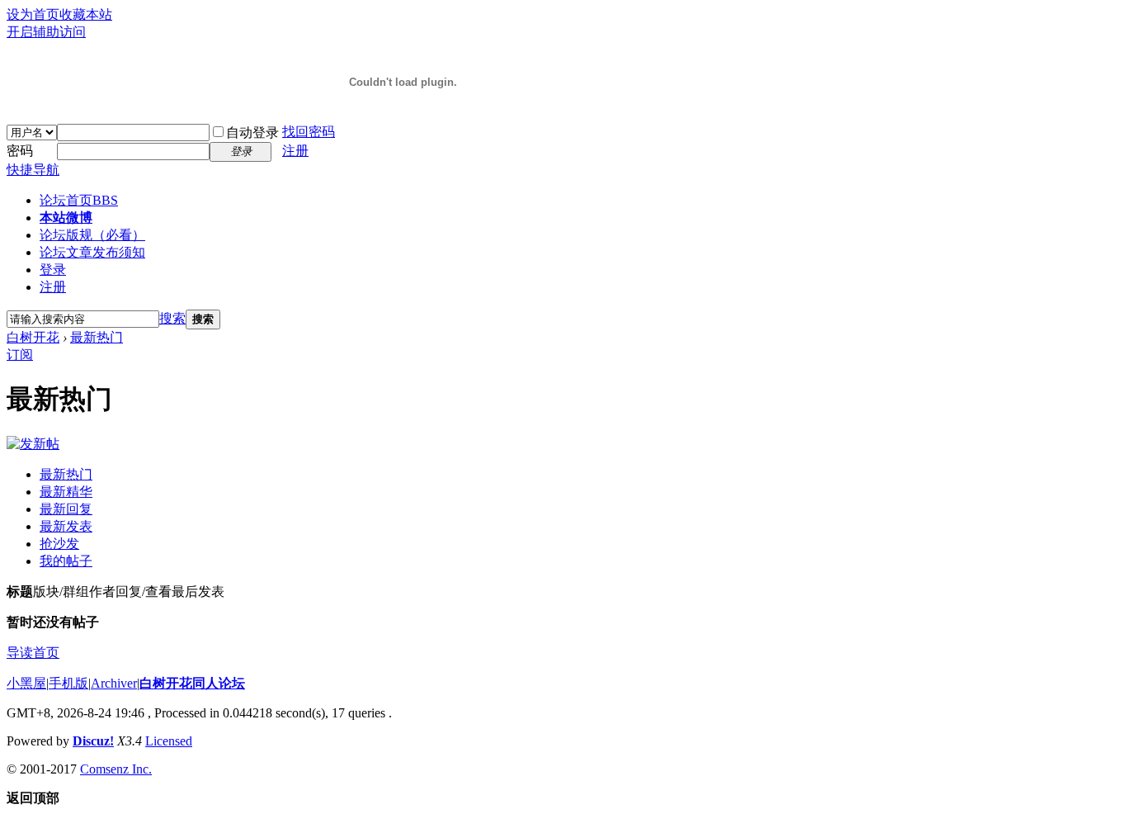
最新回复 (66, 509)
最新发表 (66, 526)
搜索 (172, 318)
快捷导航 (33, 170)
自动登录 (252, 132)
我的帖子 (66, 561)
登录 (53, 270)
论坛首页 (79, 200)
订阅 (20, 355)
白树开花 (33, 337)
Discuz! (93, 741)
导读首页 (33, 653)
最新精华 (66, 492)
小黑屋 (26, 683)
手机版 (68, 683)
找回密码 (308, 132)
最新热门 (96, 337)
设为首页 (33, 14)
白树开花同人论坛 (192, 683)
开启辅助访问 (46, 32)
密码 (20, 151)
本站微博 (66, 218)
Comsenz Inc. (116, 769)
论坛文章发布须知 (92, 252)
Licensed (168, 741)
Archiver (114, 683)
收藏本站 (85, 14)
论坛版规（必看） (92, 235)
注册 (295, 151)
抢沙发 (59, 544)
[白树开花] (403, 100)
